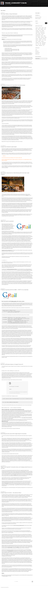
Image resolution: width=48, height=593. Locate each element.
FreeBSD (43, 30)
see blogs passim (10, 550)
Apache (43, 27)
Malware (39, 37)
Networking (40, 38)
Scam (36, 41)
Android (40, 27)
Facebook (37, 30)
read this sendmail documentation (12, 269)
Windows (37, 45)
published (27, 195)
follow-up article (13, 301)
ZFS (43, 45)
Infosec (42, 34)
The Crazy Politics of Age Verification (9, 13)
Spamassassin (44, 42)
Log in (36, 49)
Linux (36, 37)
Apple (45, 27)
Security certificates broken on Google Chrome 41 (12, 364)
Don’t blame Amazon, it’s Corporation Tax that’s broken (13, 85)
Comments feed (37, 52)
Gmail (36, 33)
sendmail (42, 41)
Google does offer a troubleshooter (7, 250)
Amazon (37, 27)
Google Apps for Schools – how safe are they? (11, 492)
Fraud (40, 30)
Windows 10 (40, 45)
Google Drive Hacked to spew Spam (9, 146)
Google (39, 33)
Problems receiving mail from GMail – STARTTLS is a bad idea (14, 289)
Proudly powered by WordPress (5, 587)
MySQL (45, 37)
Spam (40, 42)
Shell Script (37, 42)
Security (39, 41)
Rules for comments (37, 18)
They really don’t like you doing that (27, 417)
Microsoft (42, 37)
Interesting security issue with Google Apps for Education (13, 433)
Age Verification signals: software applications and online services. (12, 35)
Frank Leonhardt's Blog (16, 3)
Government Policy (38, 34)
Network (37, 38)
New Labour (44, 38)
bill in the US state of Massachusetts (19, 525)
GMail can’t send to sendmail (7, 221)
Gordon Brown (43, 33)
